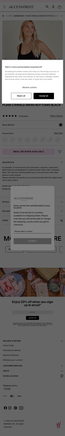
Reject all (21, 96)
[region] (32, 82)
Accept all (43, 96)
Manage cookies (29, 87)
